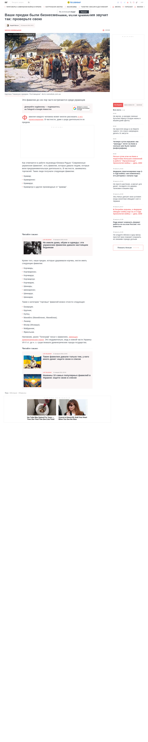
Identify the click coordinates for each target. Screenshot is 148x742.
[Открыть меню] (6, 2)
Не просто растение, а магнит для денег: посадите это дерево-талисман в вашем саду (127, 186)
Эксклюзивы (72, 7)
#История (13, 393)
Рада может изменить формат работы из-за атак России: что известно (126, 224)
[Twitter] (130, 2)
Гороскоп (129, 7)
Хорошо (84, 12)
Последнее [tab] (118, 105)
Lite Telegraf (47, 239)
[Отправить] (29, 2)
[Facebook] (118, 2)
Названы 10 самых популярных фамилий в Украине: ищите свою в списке (67, 376)
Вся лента (117, 110)
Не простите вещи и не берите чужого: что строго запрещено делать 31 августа (126, 131)
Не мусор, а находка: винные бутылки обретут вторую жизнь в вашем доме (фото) (127, 118)
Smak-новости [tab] (129, 105)
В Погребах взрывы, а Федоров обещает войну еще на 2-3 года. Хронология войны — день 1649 (127, 211)
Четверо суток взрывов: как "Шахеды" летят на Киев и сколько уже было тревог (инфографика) (125, 145)
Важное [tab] (139, 105)
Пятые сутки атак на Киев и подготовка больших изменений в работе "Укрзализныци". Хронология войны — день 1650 (127, 159)
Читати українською (13, 30)
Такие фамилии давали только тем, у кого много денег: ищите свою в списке (66, 357)
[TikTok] (136, 2)
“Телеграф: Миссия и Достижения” (94, 7)
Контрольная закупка (54, 7)
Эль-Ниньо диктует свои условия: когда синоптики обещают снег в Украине (127, 199)
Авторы (118, 7)
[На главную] (74, 2)
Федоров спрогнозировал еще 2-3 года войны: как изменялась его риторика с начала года (128, 173)
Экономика (141, 7)
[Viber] (121, 2)
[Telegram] (124, 2)
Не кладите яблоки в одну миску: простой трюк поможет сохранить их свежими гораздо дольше (127, 237)
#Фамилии (22, 393)
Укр (142, 2)
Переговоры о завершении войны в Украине (23, 7)
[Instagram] (133, 2)
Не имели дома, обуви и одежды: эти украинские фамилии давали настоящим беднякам (65, 245)
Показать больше (125, 248)
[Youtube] (127, 2)
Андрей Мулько (14, 25)
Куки (73, 12)
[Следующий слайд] (144, 7)
